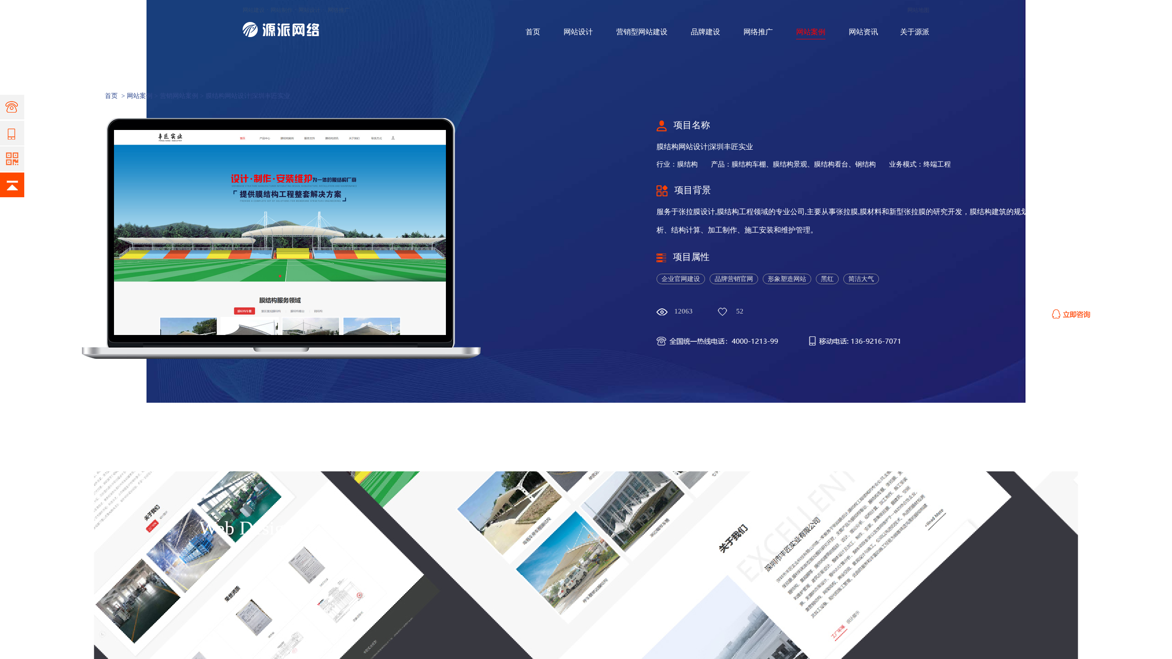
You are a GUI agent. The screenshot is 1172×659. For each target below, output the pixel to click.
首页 (533, 32)
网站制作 (282, 10)
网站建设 (254, 10)
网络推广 (339, 10)
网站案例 (810, 32)
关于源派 (914, 32)
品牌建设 (705, 32)
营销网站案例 (179, 95)
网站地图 (918, 10)
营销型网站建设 (641, 32)
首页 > (116, 95)
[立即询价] (1071, 311)
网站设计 (309, 10)
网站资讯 (863, 32)
